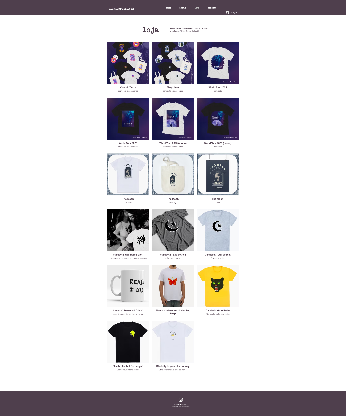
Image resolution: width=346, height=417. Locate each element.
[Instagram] (181, 399)
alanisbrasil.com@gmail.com (181, 406)
